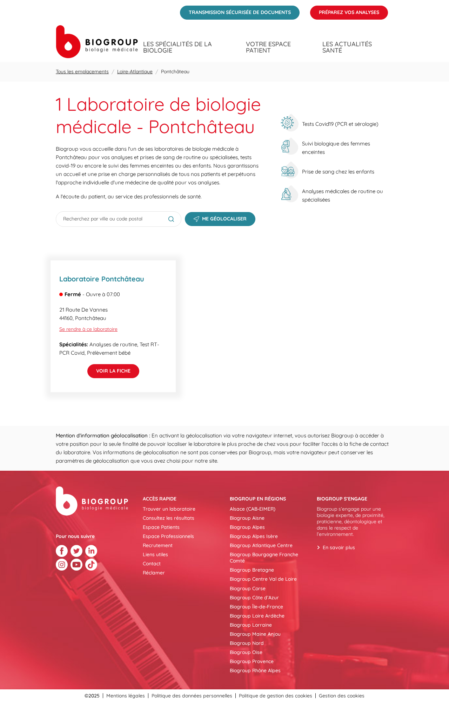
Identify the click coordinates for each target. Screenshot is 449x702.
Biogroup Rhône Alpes (255, 670)
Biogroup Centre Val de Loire (263, 579)
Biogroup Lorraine (251, 625)
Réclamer (154, 573)
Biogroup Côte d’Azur (254, 597)
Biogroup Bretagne (252, 570)
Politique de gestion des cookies (275, 696)
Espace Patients (161, 527)
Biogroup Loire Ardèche (257, 616)
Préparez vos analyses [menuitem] (344, 10)
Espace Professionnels (168, 536)
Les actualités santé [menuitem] (347, 47)
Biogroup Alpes (247, 527)
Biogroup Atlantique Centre (261, 545)
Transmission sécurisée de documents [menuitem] (235, 10)
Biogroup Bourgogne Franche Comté (264, 557)
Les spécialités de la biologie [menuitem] (177, 47)
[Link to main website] (97, 41)
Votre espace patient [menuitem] (268, 47)
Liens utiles (155, 554)
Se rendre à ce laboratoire (88, 329)
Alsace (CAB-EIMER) (252, 509)
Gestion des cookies (341, 696)
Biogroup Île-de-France (256, 607)
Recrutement (158, 545)
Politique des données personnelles (192, 696)
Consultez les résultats (168, 518)
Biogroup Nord (247, 643)
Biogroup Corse (248, 588)
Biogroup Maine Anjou (255, 634)
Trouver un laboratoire (169, 509)
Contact (152, 563)
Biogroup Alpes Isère (254, 536)
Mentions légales (125, 696)
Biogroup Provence (252, 661)
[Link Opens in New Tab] (62, 551)
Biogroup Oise (246, 652)
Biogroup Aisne (247, 518)
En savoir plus (339, 547)
